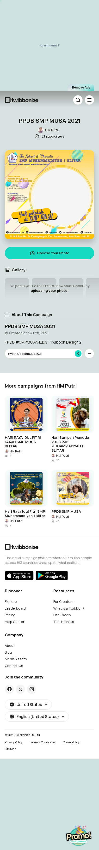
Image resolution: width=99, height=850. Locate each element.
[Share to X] (20, 689)
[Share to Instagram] (31, 689)
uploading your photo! (49, 290)
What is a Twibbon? (68, 608)
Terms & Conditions (42, 742)
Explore (11, 601)
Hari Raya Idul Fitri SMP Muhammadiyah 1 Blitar (25, 513)
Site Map (10, 749)
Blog (8, 652)
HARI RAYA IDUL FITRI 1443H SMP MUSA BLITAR (23, 441)
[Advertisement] (49, 47)
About (10, 645)
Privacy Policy (13, 742)
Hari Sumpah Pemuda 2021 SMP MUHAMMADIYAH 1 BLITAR (70, 444)
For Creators (63, 601)
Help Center (14, 621)
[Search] (78, 100)
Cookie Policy (71, 742)
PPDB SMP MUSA (66, 511)
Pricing (10, 615)
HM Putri (16, 451)
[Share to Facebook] (9, 689)
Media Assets (16, 659)
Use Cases (62, 615)
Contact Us (14, 665)
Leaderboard (15, 608)
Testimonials (63, 621)
